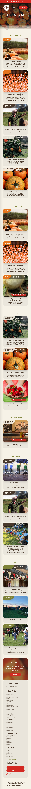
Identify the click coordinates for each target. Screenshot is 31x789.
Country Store (10, 714)
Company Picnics (10, 721)
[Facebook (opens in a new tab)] (7, 774)
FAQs (7, 740)
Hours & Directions (11, 737)
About (8, 750)
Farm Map (8, 738)
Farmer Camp (9, 700)
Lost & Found (9, 755)
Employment (9, 756)
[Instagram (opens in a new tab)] (10, 774)
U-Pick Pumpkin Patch (11, 686)
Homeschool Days (10, 729)
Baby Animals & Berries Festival (12, 698)
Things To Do (11, 691)
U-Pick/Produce (12, 683)
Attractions (9, 703)
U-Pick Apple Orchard (11, 685)
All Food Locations (11, 717)
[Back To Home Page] (6, 8)
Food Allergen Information (9, 742)
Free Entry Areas (10, 713)
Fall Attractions (10, 705)
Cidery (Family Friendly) (12, 716)
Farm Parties (9, 724)
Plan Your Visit (11, 734)
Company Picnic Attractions (10, 710)
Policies (8, 744)
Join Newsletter (15, 770)
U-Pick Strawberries (11, 688)
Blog (7, 752)
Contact (8, 749)
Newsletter (9, 753)
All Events (8, 701)
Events (8, 693)
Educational (9, 726)
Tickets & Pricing (10, 735)
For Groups (9, 719)
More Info (10, 747)
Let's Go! (15, 674)
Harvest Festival (10, 694)
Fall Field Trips (9, 727)
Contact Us (15, 767)
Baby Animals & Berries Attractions (12, 707)
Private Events (10, 722)
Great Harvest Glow (11, 696)
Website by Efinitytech (18, 785)
